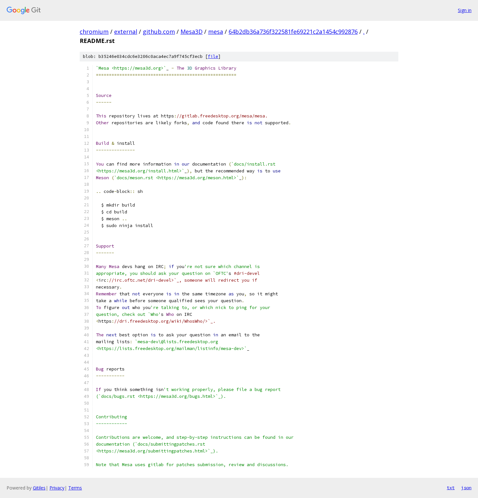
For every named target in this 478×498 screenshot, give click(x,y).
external (125, 31)
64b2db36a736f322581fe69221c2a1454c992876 (293, 31)
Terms (75, 488)
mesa (215, 31)
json (466, 488)
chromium (94, 31)
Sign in (464, 10)
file (213, 56)
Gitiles (39, 488)
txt (451, 488)
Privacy (56, 488)
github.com (159, 31)
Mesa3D (191, 31)
